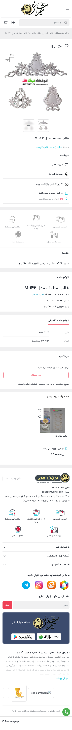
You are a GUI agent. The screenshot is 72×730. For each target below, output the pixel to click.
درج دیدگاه (36, 375)
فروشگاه (59, 33)
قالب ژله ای (34, 33)
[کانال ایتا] (51, 585)
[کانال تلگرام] (26, 585)
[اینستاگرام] (38, 585)
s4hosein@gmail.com (52, 492)
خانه (67, 33)
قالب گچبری (47, 33)
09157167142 (58, 487)
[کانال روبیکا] (64, 585)
